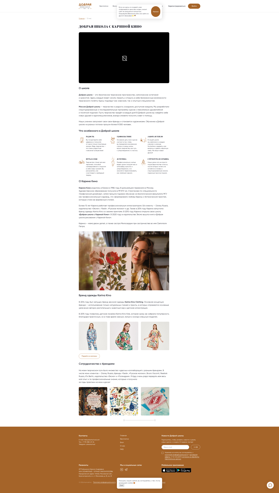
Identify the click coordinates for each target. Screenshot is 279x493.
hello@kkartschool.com (92, 440)
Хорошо (156, 11)
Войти (194, 6)
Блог (122, 442)
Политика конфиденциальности (104, 482)
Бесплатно (104, 6)
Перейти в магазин (89, 356)
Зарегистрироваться (176, 6)
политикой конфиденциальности (176, 455)
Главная (82, 18)
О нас (122, 446)
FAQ (121, 449)
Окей (121, 485)
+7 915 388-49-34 (88, 442)
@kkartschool (90, 444)
